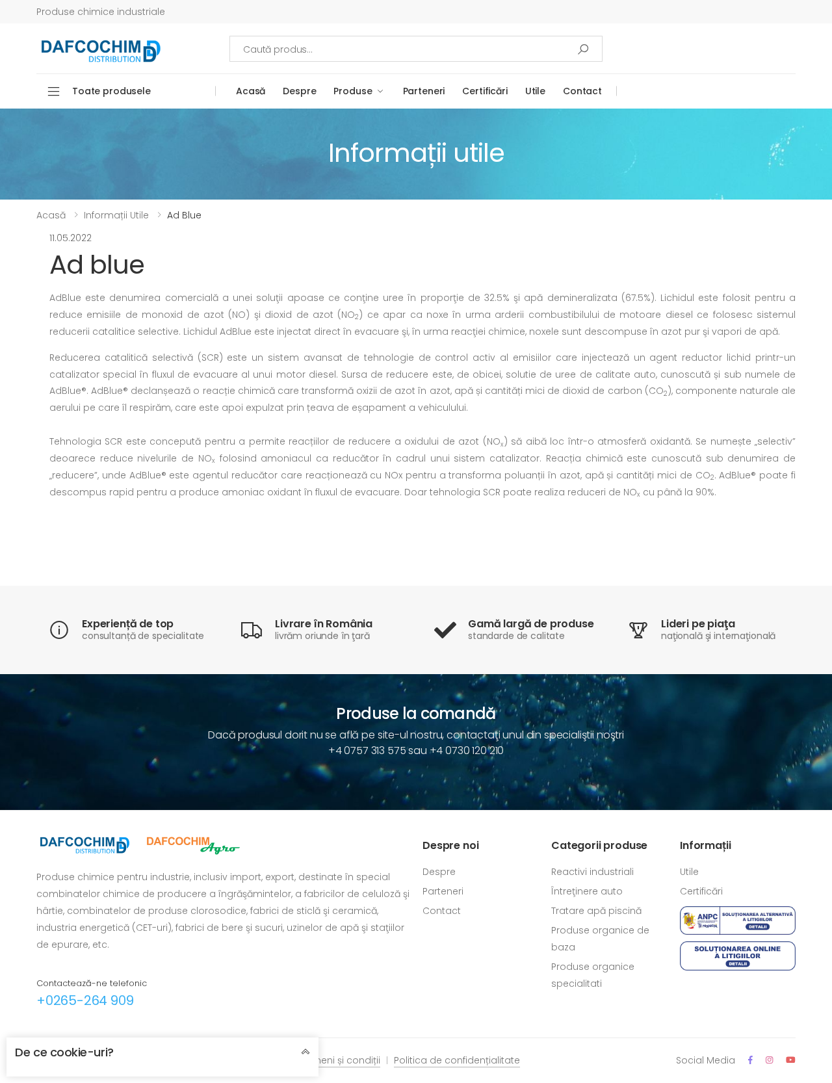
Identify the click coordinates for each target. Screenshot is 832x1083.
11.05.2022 (70, 237)
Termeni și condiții (339, 1060)
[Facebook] (750, 1060)
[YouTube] (791, 1060)
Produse (352, 91)
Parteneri (424, 91)
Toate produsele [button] (111, 91)
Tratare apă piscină (596, 910)
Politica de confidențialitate (457, 1060)
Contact (582, 91)
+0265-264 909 (84, 1000)
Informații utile (116, 215)
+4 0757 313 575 (367, 750)
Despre (299, 91)
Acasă (250, 91)
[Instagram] (769, 1060)
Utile (535, 91)
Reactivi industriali (592, 871)
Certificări (484, 91)
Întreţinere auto (587, 891)
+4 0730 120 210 (467, 750)
